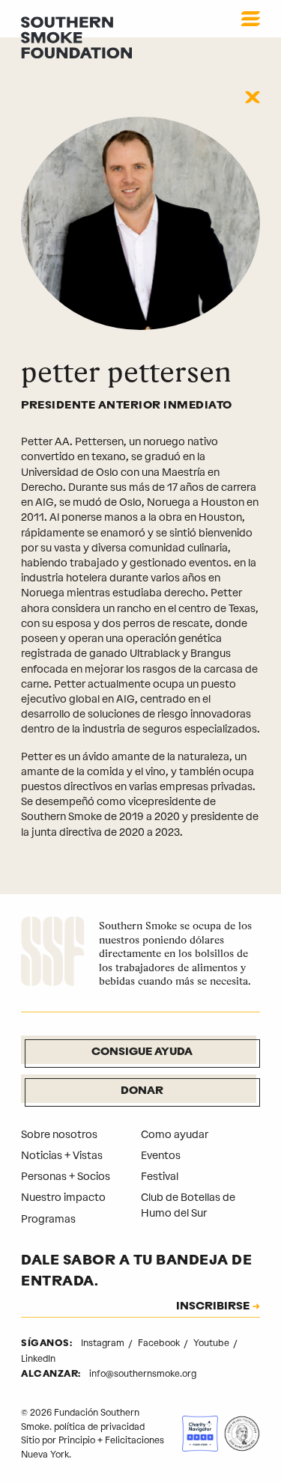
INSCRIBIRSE (213, 1307)
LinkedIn (38, 1359)
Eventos (161, 1155)
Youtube (212, 1343)
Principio (76, 1440)
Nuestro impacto (63, 1197)
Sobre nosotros (59, 1134)
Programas (48, 1219)
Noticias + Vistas (62, 1155)
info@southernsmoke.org (142, 1374)
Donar (142, 1091)
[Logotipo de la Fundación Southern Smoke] (52, 954)
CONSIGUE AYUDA (142, 1052)
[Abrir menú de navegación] (250, 18)
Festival (159, 1176)
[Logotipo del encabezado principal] (76, 37)
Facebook (160, 1343)
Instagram (104, 1343)
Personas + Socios (65, 1176)
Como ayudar (174, 1134)
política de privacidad (99, 1427)
